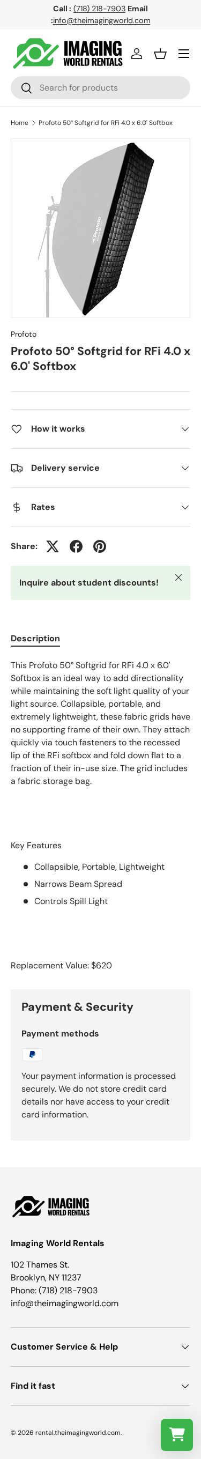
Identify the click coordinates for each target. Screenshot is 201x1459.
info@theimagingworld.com (102, 20)
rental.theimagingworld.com (78, 1432)
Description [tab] (35, 638)
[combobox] (100, 87)
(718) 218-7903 (99, 8)
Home (19, 123)
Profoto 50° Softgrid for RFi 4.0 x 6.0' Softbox (106, 123)
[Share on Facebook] (76, 546)
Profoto (23, 334)
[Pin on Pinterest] (99, 546)
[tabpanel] (100, 815)
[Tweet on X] (52, 546)
